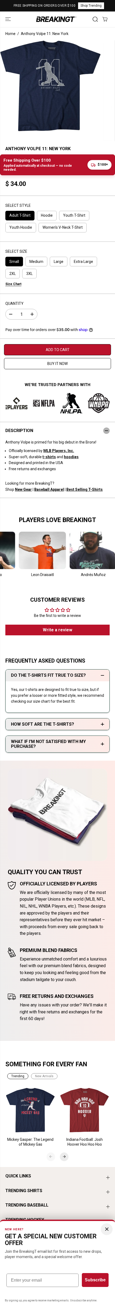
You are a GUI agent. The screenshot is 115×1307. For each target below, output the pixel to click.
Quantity (14, 303)
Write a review (57, 629)
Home (10, 34)
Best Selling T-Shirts (84, 489)
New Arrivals (44, 1076)
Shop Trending (91, 5)
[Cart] (105, 19)
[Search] (95, 19)
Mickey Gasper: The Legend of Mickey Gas (30, 1141)
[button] (8, 19)
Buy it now (57, 363)
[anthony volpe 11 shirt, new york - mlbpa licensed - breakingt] (50, 85)
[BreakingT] (56, 19)
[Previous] (51, 1157)
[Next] (64, 1157)
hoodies (71, 457)
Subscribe (95, 1280)
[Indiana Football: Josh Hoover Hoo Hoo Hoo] (84, 1110)
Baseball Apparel (49, 489)
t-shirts (49, 457)
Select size (16, 251)
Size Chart (13, 284)
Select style (18, 205)
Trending (17, 1076)
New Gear (23, 489)
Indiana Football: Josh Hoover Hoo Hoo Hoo (84, 1141)
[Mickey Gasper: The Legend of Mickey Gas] (30, 1110)
